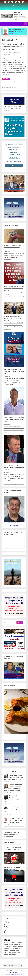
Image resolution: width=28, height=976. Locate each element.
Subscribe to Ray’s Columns (20, 8)
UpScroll (6, 931)
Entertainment (21, 5)
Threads (6, 933)
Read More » (6, 79)
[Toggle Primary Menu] (25, 23)
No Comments (7, 54)
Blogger (11, 33)
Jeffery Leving (7, 87)
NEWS (14, 771)
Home (5, 5)
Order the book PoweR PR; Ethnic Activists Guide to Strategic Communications (13, 834)
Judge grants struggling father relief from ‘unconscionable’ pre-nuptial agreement (14, 46)
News (9, 5)
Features (4, 8)
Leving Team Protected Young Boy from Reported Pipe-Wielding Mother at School (13, 777)
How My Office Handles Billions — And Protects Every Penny (18, 30)
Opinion (14, 5)
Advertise (9, 8)
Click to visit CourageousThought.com (14, 484)
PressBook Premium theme (17, 974)
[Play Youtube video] (14, 858)
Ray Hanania (18, 52)
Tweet (14, 81)
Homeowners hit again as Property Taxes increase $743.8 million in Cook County (13, 820)
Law (12, 87)
